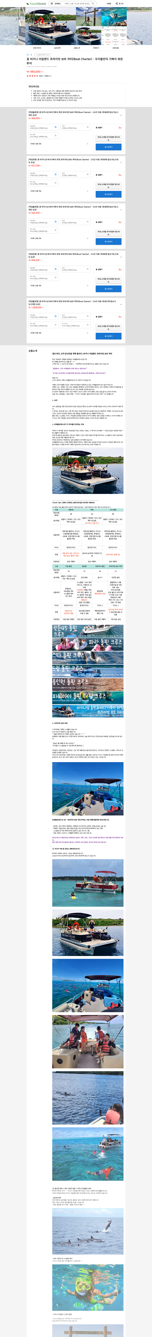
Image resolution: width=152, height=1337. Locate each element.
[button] (59, 144)
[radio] (28, 76)
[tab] (37, 48)
